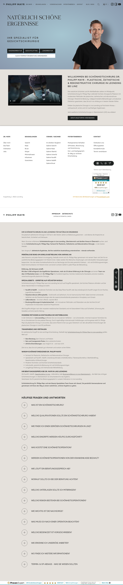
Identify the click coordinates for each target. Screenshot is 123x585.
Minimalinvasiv (30, 154)
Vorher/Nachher (56, 4)
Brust (27, 149)
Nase (26, 146)
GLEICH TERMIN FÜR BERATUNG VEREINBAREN (31, 56)
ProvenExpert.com (103, 197)
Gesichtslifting (31, 51)
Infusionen (28, 157)
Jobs (4, 151)
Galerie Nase (50, 149)
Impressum (56, 214)
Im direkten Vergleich (53, 143)
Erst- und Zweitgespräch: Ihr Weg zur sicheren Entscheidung (76, 153)
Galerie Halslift (51, 160)
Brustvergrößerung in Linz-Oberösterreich (77, 374)
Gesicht (27, 143)
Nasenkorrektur (15, 51)
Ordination (7, 149)
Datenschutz (67, 214)
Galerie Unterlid (51, 154)
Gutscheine (28, 160)
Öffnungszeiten (99, 146)
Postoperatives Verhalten (76, 143)
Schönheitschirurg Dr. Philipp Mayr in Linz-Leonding (85, 332)
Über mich (6, 143)
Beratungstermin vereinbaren (83, 118)
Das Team (6, 146)
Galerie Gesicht (51, 146)
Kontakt (80, 4)
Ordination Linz (99, 143)
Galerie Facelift (51, 157)
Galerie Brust (50, 163)
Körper (27, 151)
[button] (65, 405)
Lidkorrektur (47, 51)
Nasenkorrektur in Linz (42, 374)
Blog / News (90, 4)
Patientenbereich (69, 4)
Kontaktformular (99, 149)
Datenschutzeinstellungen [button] (62, 216)
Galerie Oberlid (51, 151)
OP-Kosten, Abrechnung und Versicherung (76, 147)
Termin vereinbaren (100, 151)
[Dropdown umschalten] (33, 4)
